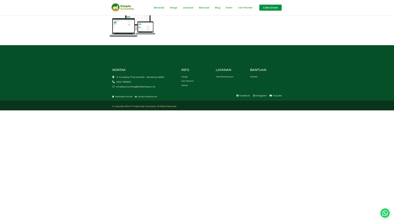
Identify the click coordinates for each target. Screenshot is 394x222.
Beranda (159, 7)
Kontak (253, 76)
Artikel (184, 85)
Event (229, 7)
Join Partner (245, 7)
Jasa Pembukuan (224, 76)
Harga (173, 7)
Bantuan (204, 7)
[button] (385, 213)
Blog (217, 7)
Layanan (188, 7)
